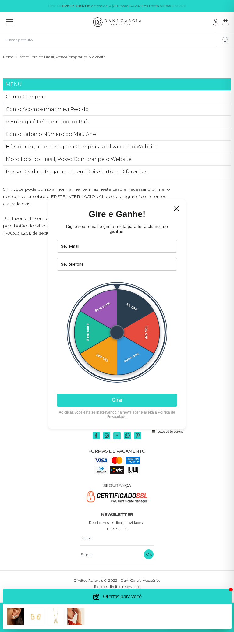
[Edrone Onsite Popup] (117, 316)
